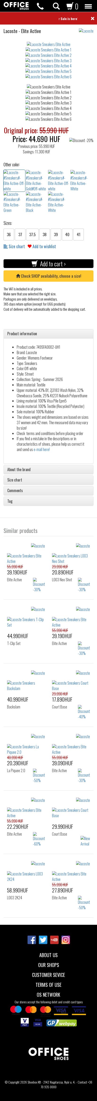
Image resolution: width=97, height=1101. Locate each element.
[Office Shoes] (16, 6)
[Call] (40, 6)
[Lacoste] (88, 29)
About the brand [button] (19, 470)
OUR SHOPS (48, 964)
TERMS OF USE (48, 984)
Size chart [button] (14, 480)
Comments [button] (15, 491)
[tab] (48, 333)
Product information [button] (22, 334)
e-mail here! (42, 449)
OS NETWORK (48, 994)
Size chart (16, 246)
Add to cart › (52, 263)
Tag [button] (9, 501)
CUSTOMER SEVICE (48, 974)
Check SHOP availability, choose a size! (50, 276)
